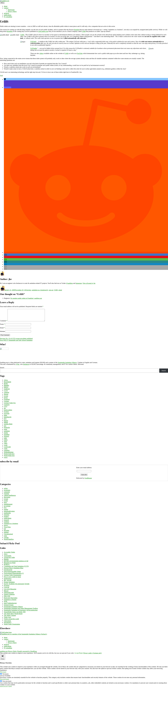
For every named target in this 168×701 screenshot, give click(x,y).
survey (6, 525)
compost (6, 392)
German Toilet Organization (12, 575)
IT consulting (8, 17)
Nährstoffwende (9, 592)
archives (6, 13)
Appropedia (7, 556)
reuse (5, 429)
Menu (2, 3)
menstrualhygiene (9, 511)
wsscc (6, 457)
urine (5, 441)
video (5, 443)
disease (6, 394)
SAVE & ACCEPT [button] (6, 686)
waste (5, 445)
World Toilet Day (9, 454)
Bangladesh (7, 382)
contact (6, 8)
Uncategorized (8, 534)
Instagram (79, 283)
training (6, 532)
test (5, 529)
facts (5, 502)
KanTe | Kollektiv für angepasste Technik (16, 584)
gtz (5, 408)
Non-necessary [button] (4, 679)
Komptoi (6, 585)
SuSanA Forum (8, 605)
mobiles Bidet (8, 424)
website (6, 537)
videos (41, 53)
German (6, 401)
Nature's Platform (9, 594)
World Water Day (9, 455)
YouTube (80, 53)
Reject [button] (81, 653)
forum (6, 397)
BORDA (7, 564)
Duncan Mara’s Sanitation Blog (13, 568)
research (6, 520)
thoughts (6, 530)
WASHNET (7, 622)
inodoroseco (7, 578)
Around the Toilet (9, 557)
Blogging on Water (10, 563)
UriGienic (33, 41)
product (6, 516)
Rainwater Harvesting (10, 598)
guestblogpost (8, 504)
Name (2, 324)
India (5, 415)
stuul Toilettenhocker (10, 603)
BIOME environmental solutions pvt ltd (16, 561)
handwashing (8, 410)
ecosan (6, 396)
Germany (7, 404)
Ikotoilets (10, 31)
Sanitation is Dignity (10, 599)
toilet (5, 438)
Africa (6, 380)
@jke (17, 364)
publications (7, 15)
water (5, 448)
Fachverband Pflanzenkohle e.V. (14, 573)
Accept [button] (76, 653)
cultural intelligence (10, 495)
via (1, 75)
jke (6, 290)
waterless (7, 450)
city (47, 290)
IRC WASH (7, 580)
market (6, 509)
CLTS (6, 390)
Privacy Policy (12, 11)
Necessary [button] (3, 672)
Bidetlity (6, 385)
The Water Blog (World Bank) (13, 613)
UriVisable (33, 48)
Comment (3, 321)
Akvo (5, 554)
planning (6, 515)
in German (7, 506)
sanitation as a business (39, 290)
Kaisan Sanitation (9, 582)
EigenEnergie (8, 570)
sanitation (7, 431)
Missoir (6, 591)
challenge (7, 389)
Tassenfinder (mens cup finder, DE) (15, 612)
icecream (6, 413)
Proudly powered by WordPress (27, 651)
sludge (6, 433)
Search (2, 367)
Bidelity (6, 559)
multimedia (7, 513)
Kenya (6, 420)
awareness (7, 490)
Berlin (6, 383)
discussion (7, 497)
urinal (60, 290)
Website (2, 331)
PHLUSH (7, 596)
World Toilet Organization (12, 624)
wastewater (7, 447)
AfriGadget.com (43, 31)
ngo (5, 426)
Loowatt (6, 587)
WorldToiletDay (9, 539)
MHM (6, 422)
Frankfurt (7, 399)
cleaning (6, 493)
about (5, 6)
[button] (5, 79)
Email (2, 328)
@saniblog (69, 283)
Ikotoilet (76, 29)
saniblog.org (4, 651)
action (29, 290)
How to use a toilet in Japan (12, 577)
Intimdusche (7, 417)
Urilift (84, 31)
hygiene (6, 412)
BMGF (6, 387)
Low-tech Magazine (10, 589)
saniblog (6, 522)
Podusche (7, 427)
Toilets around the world (11, 619)
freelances (26, 364)
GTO (5, 406)
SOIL (5, 601)
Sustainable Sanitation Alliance (67, 362)
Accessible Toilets (9, 552)
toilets (5, 440)
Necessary (5, 674)
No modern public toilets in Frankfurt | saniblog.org (26, 298)
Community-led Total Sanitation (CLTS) (16, 566)
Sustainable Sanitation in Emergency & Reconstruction (21, 610)
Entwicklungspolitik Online (12, 571)
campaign (7, 492)
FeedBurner (88, 478)
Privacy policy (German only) (92, 653)
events (6, 500)
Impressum (11, 10)
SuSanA (6, 436)
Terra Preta (7, 527)
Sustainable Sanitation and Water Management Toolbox (21, 608)
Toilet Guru (7, 617)
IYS (5, 419)
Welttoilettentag (8, 452)
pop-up (51, 290)
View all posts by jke (89, 283)
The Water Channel (10, 615)
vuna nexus (7, 620)
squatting (6, 434)
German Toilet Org (10, 403)
